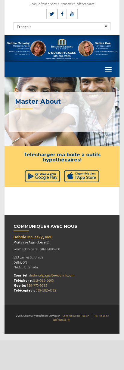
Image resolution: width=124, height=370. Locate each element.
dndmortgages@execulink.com (52, 275)
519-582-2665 (43, 280)
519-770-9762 (37, 285)
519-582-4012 (46, 290)
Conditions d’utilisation (76, 315)
